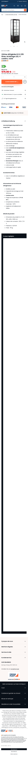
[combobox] (14, 10)
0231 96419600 (6, 662)
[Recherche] (25, 10)
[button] (21, 5)
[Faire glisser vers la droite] (17, 46)
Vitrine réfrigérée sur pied (11, 14)
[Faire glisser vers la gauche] (10, 46)
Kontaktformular (15, 669)
